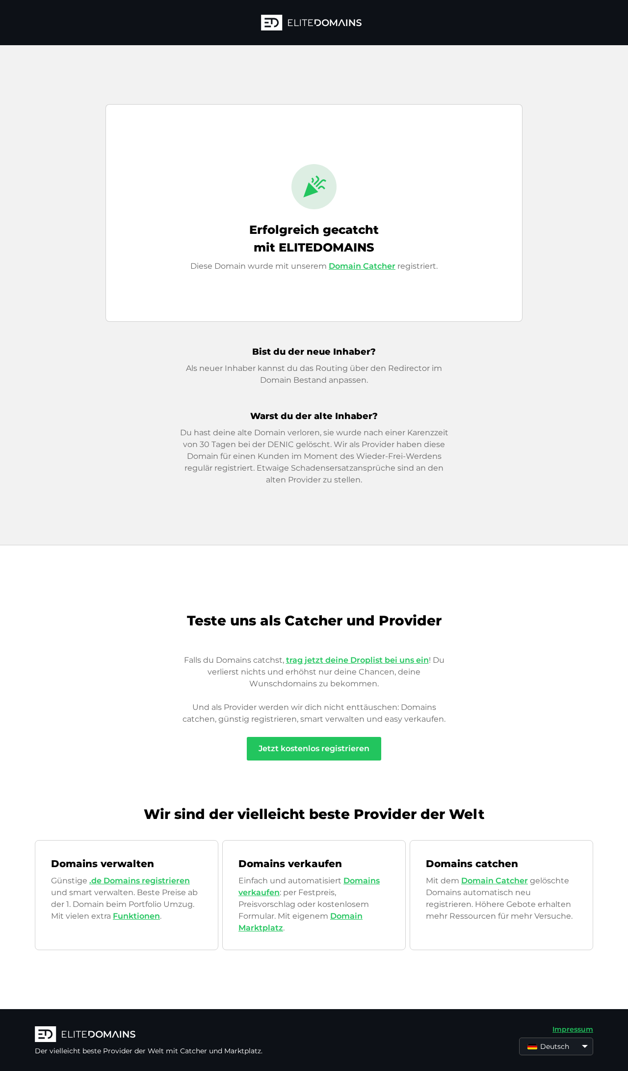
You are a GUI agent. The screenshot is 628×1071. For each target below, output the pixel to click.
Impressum (572, 1029)
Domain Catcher (362, 266)
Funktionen (136, 916)
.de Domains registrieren (139, 880)
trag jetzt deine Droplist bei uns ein (357, 660)
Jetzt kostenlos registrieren (314, 748)
